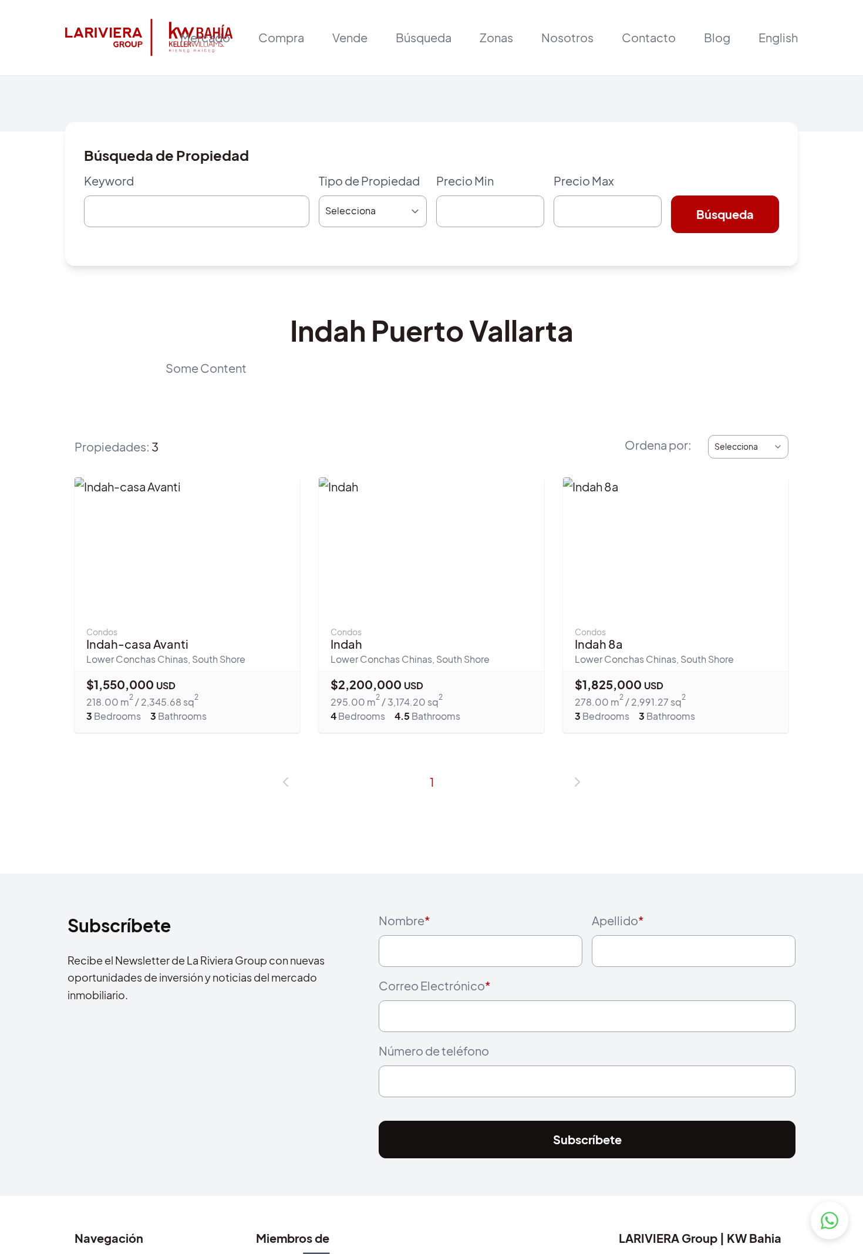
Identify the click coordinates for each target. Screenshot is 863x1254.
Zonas (496, 37)
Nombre (404, 925)
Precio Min (465, 180)
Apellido (618, 925)
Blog (717, 37)
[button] (286, 786)
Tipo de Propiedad (369, 180)
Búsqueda (423, 37)
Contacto (649, 37)
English (778, 37)
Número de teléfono (434, 1066)
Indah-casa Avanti (137, 648)
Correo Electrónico (435, 995)
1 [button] (432, 785)
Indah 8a (599, 648)
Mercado (205, 37)
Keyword (109, 180)
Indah (346, 648)
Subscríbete (587, 1160)
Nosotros (567, 37)
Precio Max (584, 180)
